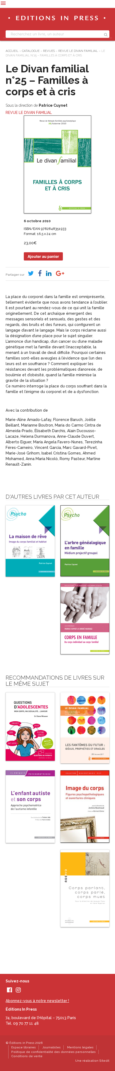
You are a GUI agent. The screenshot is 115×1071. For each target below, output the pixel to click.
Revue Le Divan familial (78, 51)
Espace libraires (23, 1047)
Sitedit (104, 1060)
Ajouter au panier (43, 256)
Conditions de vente (27, 1056)
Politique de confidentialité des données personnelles (53, 1052)
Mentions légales (80, 1047)
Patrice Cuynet (53, 105)
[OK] (105, 34)
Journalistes (51, 1047)
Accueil (12, 51)
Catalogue (31, 51)
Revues (49, 51)
